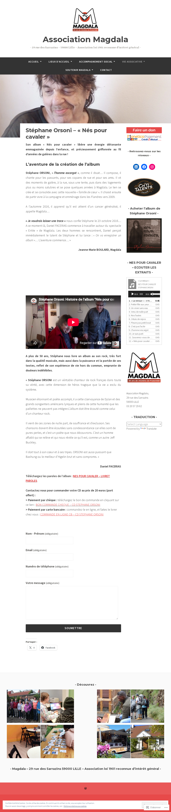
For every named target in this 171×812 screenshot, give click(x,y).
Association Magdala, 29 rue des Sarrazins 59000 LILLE (137, 397)
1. (141, 300)
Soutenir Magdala (78, 70)
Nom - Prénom (42, 533)
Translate (151, 428)
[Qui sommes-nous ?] (23, 706)
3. (138, 308)
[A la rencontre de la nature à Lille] (57, 742)
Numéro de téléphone (47, 566)
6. (137, 319)
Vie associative (132, 61)
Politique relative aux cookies (75, 806)
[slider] (155, 294)
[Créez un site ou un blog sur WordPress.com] (85, 788)
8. (137, 326)
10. (136, 333)
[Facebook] (144, 167)
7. (140, 322)
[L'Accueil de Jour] (23, 742)
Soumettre (73, 628)
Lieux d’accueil (59, 61)
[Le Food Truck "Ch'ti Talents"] (113, 742)
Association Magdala (85, 39)
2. (141, 304)
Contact (106, 70)
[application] (144, 294)
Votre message (42, 583)
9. (138, 330)
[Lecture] (132, 294)
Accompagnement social (96, 61)
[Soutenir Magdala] (147, 706)
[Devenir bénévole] (113, 706)
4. (138, 311)
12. (141, 341)
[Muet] (152, 294)
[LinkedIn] (136, 167)
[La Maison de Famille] (147, 742)
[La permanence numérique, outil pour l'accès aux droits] (57, 706)
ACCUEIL (33, 61)
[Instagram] (152, 167)
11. (141, 337)
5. (135, 315)
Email (36, 550)
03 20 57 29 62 (134, 406)
